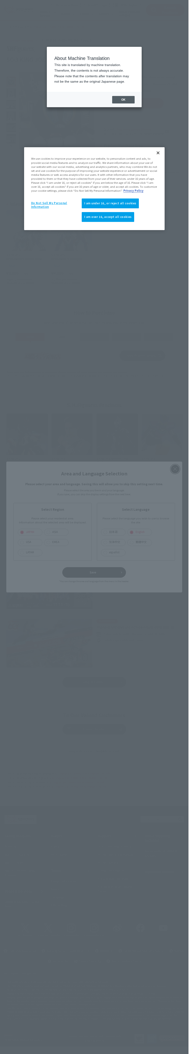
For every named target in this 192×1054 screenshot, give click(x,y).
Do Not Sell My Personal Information (49, 205)
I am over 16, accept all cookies (108, 217)
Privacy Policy (133, 190)
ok (123, 99)
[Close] (158, 153)
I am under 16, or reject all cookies (110, 203)
